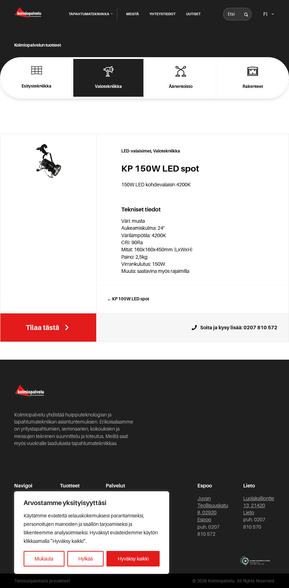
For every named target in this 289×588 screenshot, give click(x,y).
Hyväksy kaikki (133, 559)
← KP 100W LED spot (128, 298)
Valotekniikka (166, 151)
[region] (91, 532)
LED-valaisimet (136, 151)
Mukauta (44, 559)
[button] (246, 14)
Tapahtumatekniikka (89, 14)
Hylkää (85, 559)
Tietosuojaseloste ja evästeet (42, 580)
